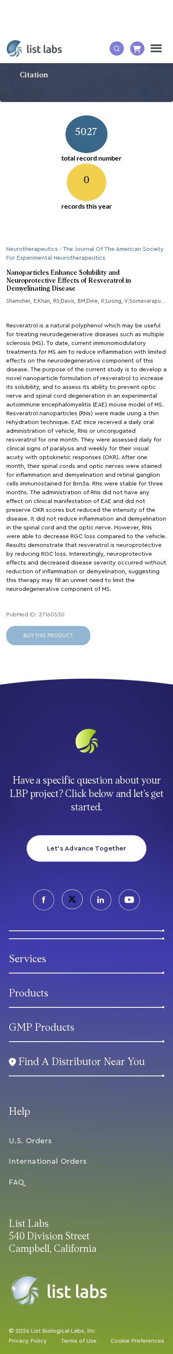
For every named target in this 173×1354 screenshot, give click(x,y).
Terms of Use (79, 1341)
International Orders (48, 1161)
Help (19, 1111)
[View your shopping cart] (137, 48)
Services (27, 959)
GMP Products (41, 1027)
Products (28, 993)
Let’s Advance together (86, 848)
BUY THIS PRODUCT (48, 635)
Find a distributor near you (81, 1062)
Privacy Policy (28, 1341)
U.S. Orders (30, 1141)
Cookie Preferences (137, 1341)
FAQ (16, 1182)
